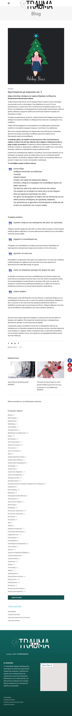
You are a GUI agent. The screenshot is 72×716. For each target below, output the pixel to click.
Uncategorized (12, 430)
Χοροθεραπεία (12, 573)
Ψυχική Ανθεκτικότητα (15, 576)
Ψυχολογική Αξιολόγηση (16, 588)
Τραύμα (10, 564)
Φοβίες (10, 570)
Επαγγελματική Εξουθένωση (17, 496)
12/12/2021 (11, 89)
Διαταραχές (11, 466)
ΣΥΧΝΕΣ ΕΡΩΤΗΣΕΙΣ (14, 614)
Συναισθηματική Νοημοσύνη (17, 543)
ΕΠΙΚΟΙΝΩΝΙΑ (12, 611)
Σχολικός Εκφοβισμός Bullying (18, 552)
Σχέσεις (10, 549)
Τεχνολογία (11, 561)
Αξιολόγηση (12, 439)
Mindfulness (12, 424)
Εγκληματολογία (13, 481)
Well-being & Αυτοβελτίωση (17, 433)
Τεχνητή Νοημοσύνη (14, 555)
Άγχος (10, 436)
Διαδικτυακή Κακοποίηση (16, 457)
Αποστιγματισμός (13, 442)
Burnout (10, 415)
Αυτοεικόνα (11, 448)
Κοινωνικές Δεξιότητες (15, 511)
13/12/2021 (40, 390)
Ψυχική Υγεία (12, 579)
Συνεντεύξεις (12, 546)
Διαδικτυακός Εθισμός (15, 460)
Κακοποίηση (12, 505)
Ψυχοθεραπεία (12, 582)
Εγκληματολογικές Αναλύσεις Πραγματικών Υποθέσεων (26, 484)
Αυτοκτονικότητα (13, 451)
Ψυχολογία (11, 585)
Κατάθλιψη (11, 508)
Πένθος (10, 526)
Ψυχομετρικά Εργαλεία (15, 591)
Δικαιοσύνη (11, 469)
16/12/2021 (11, 384)
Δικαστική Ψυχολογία (15, 475)
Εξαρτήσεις (11, 493)
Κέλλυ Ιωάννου (13, 347)
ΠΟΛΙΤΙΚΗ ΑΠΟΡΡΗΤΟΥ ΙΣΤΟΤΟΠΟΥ (19, 617)
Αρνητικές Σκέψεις (14, 445)
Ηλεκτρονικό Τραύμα (14, 502)
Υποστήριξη (11, 567)
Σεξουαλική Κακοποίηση (16, 531)
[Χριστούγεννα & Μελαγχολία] (21, 369)
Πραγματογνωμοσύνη (15, 529)
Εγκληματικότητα (13, 478)
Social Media (12, 427)
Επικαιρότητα (12, 499)
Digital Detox (12, 421)
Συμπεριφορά (12, 537)
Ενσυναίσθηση (12, 490)
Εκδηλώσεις (12, 487)
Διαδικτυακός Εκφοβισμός (16, 463)
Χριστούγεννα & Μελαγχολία (18, 382)
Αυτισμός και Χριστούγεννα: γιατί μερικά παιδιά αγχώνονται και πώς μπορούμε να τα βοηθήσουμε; (49, 384)
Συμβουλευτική (13, 534)
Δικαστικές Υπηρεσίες (15, 472)
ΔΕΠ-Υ (10, 454)
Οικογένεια (11, 517)
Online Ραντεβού (17, 597)
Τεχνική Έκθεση (13, 558)
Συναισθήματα (12, 540)
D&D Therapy (12, 418)
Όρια (9, 523)
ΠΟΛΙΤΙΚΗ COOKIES (14, 620)
